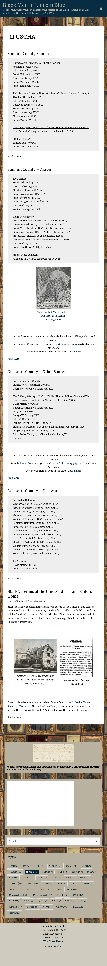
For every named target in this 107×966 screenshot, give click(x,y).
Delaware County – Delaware (33, 491)
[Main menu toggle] (101, 8)
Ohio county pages (68, 344)
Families (70, 901)
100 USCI (78, 895)
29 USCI (47, 884)
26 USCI (84, 878)
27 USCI (16, 883)
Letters (32, 907)
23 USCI (56, 877)
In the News (16, 907)
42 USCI (28, 889)
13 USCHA (77, 872)
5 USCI (71, 866)
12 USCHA (47, 872)
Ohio (62, 906)
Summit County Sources (29, 53)
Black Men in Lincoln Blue (34, 5)
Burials (56, 901)
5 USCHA (54, 866)
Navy (47, 907)
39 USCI (13, 889)
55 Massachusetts (42, 895)
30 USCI (61, 884)
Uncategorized (37, 601)
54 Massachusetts (18, 895)
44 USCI (44, 889)
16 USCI (13, 878)
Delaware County (26, 463)
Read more (33, 146)
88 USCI (62, 895)
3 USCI (25, 866)
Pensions (78, 907)
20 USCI (42, 878)
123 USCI (42, 901)
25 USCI (70, 878)
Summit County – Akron (29, 169)
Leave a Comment (17, 601)
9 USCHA (15, 872)
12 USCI (63, 872)
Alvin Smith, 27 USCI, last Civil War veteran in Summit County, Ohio (53, 316)
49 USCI (72, 889)
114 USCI (28, 901)
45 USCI (58, 889)
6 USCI (86, 866)
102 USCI (14, 901)
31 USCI (74, 884)
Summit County (26, 344)
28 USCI (33, 883)
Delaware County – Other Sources (37, 371)
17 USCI (27, 877)
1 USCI (13, 866)
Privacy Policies (53, 946)
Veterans (14, 913)
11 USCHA (31, 872)
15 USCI (92, 872)
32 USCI (88, 884)
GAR (83, 901)
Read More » (14, 156)
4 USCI (39, 866)
